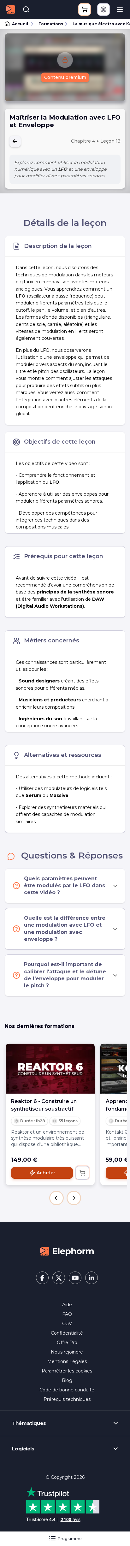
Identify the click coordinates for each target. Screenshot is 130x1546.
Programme (70, 1538)
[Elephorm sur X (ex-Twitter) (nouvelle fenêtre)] (58, 1278)
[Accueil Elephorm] (67, 1251)
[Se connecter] (103, 9)
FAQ (67, 1314)
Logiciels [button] (23, 1449)
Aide (67, 1304)
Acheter (46, 1173)
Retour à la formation (15, 141)
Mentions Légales (67, 1361)
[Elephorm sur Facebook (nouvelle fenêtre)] (42, 1278)
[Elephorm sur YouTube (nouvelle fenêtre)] (75, 1278)
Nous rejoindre (67, 1352)
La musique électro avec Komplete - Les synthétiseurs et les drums (98, 23)
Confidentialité (67, 1333)
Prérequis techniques (67, 1399)
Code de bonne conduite (66, 1390)
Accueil (20, 23)
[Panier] (84, 9)
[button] (56, 1198)
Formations (50, 23)
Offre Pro (67, 1342)
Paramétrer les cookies (67, 1371)
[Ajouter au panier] (82, 1173)
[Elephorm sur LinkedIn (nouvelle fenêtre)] (91, 1278)
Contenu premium (65, 77)
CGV (67, 1323)
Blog (67, 1380)
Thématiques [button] (29, 1423)
